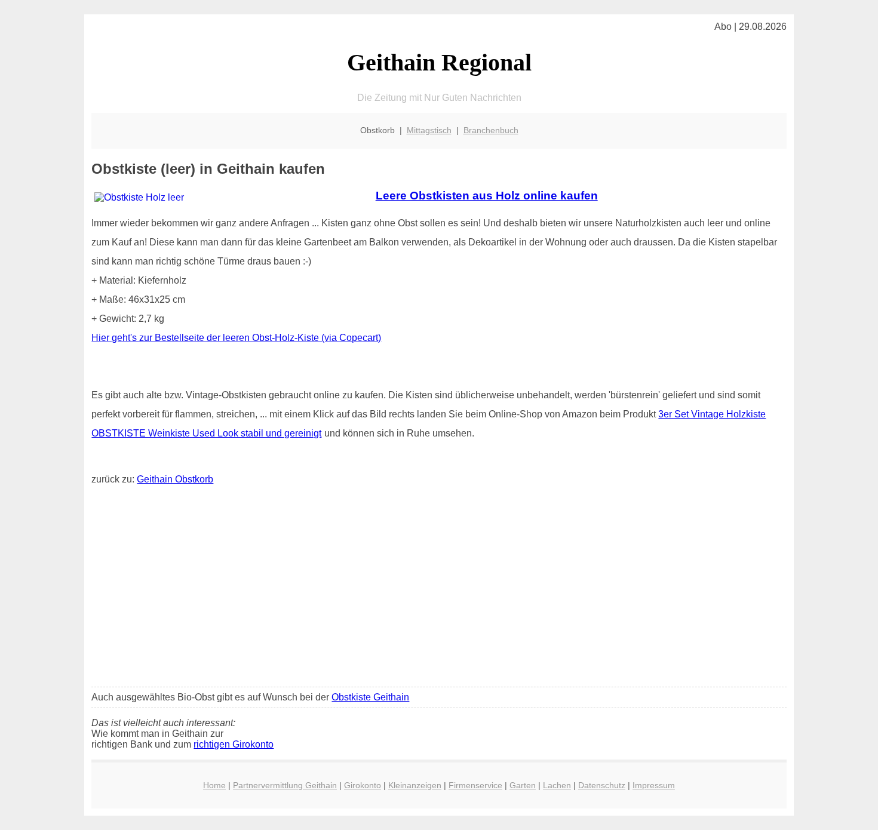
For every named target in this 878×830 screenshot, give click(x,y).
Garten (522, 785)
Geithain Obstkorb (175, 479)
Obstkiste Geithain (370, 697)
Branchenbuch (490, 130)
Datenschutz (601, 785)
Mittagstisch (429, 130)
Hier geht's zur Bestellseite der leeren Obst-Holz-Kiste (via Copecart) (236, 338)
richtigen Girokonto (234, 744)
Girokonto (362, 785)
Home (214, 785)
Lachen (557, 785)
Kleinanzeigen (414, 785)
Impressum (654, 785)
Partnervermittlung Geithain (285, 785)
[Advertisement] (439, 588)
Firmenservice (475, 785)
